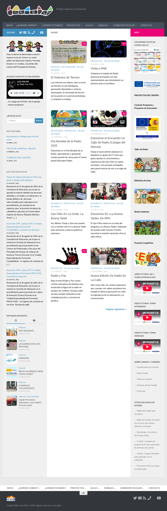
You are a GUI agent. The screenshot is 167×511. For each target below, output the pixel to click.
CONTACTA (146, 25)
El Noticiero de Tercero (65, 77)
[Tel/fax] (33, 32)
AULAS (89, 25)
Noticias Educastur (17, 172)
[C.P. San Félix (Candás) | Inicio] (30, 11)
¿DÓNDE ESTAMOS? (52, 25)
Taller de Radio (112, 61)
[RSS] (29, 32)
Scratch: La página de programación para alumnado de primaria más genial (146, 444)
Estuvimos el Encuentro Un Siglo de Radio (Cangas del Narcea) (108, 142)
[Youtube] (41, 32)
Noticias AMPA (13, 131)
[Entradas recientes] (16, 321)
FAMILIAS (103, 25)
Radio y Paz (58, 275)
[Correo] (24, 32)
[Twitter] (20, 32)
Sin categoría (68, 67)
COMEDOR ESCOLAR (124, 25)
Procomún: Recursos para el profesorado (146, 467)
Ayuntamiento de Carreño (148, 367)
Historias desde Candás (147, 385)
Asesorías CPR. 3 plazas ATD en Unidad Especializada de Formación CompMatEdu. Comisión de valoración (24, 226)
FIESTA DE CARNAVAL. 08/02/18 (21, 148)
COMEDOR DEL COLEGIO (19, 157)
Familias (22, 328)
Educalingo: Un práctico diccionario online (145, 433)
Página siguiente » (116, 309)
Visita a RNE (99, 68)
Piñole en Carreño (144, 379)
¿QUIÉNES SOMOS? (26, 25)
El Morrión (141, 391)
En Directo (56, 203)
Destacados (57, 131)
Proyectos (96, 61)
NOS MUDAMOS (26, 331)
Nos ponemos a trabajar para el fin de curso (22, 138)
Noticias (55, 67)
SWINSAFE (24, 358)
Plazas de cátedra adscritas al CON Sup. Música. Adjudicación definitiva (24, 178)
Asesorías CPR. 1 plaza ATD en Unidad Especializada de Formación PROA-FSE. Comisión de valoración (24, 273)
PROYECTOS (73, 25)
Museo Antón (142, 373)
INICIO (9, 25)
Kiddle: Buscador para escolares (145, 412)
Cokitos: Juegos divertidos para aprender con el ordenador (146, 456)
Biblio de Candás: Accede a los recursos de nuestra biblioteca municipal (147, 423)
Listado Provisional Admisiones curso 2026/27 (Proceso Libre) (30, 402)
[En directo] (37, 33)
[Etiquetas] (34, 321)
